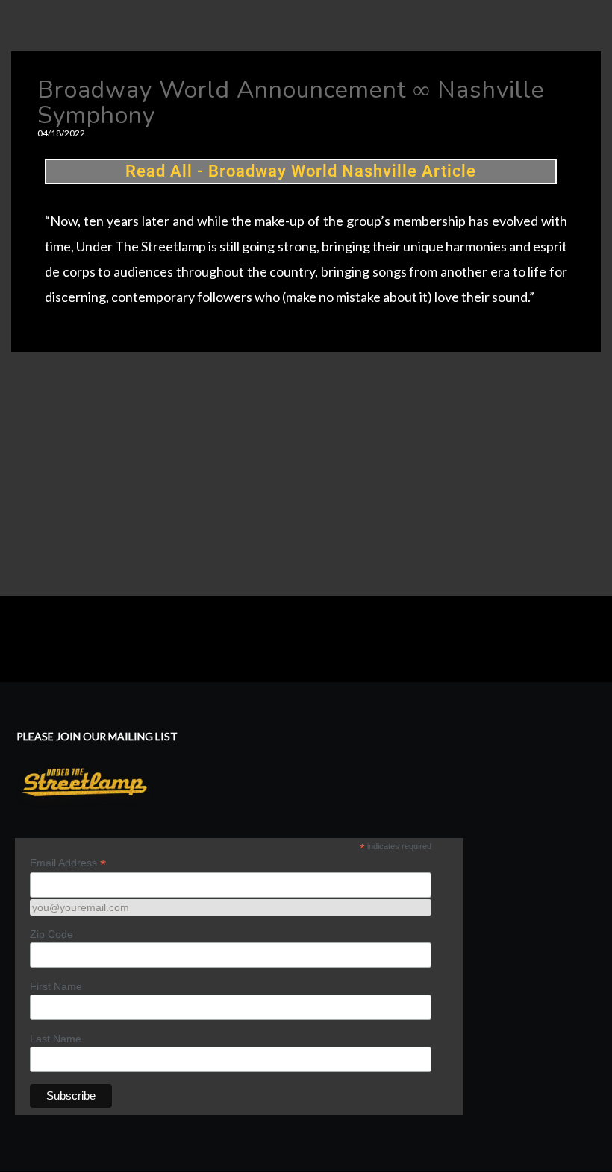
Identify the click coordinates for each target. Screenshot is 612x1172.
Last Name (55, 1039)
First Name (56, 986)
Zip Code (51, 934)
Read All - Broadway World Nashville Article (300, 171)
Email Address (68, 863)
